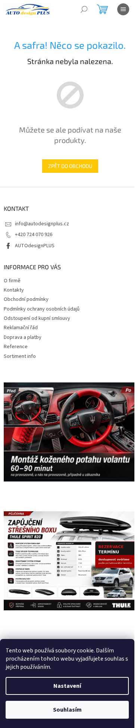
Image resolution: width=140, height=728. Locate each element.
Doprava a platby (22, 337)
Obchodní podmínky (26, 299)
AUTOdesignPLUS (35, 245)
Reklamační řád (21, 327)
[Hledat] (84, 9)
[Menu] (123, 9)
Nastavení (67, 686)
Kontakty (14, 290)
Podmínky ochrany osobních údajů (42, 309)
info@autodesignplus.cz (42, 224)
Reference (16, 346)
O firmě (12, 280)
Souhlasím (67, 710)
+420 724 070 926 (33, 234)
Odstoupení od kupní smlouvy (37, 318)
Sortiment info (20, 356)
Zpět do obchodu (70, 166)
